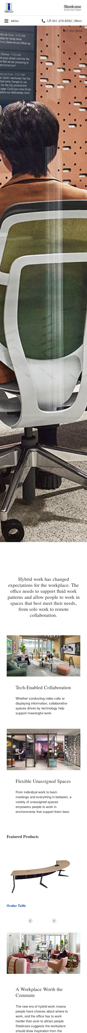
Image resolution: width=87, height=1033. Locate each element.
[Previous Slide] (30, 921)
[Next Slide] (54, 921)
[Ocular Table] (43, 872)
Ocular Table (16, 905)
